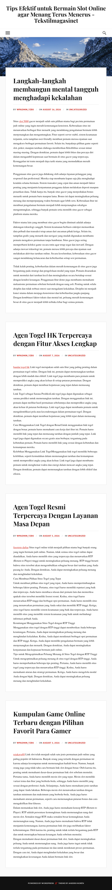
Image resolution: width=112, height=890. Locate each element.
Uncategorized (78, 109)
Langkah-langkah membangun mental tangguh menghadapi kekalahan (56, 89)
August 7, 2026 (51, 355)
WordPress (48, 883)
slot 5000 (24, 121)
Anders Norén (76, 883)
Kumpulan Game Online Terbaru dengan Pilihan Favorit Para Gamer (49, 722)
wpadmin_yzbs (25, 109)
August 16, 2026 (52, 109)
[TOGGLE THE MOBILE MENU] (8, 33)
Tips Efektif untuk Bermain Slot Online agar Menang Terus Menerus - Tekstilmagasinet (56, 14)
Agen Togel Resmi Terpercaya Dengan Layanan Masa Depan (55, 515)
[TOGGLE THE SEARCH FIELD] (104, 33)
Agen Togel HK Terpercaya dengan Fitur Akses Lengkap (55, 339)
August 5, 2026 (51, 536)
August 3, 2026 (51, 743)
